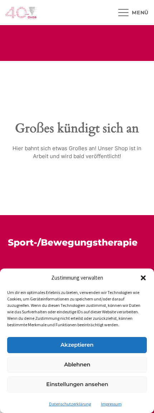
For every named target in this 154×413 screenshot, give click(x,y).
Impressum (111, 404)
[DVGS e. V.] (21, 12)
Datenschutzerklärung (70, 404)
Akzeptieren (77, 344)
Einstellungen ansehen (77, 384)
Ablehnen (77, 364)
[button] (143, 277)
